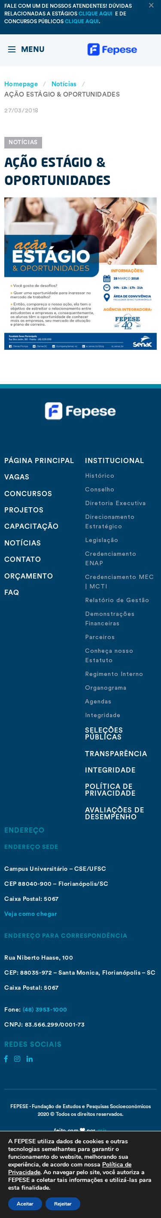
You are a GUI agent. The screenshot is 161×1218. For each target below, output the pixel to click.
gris (102, 1130)
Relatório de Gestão (117, 600)
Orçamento (28, 576)
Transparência (116, 754)
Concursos (28, 494)
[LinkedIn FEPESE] (30, 1059)
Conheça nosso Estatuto (109, 656)
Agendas (98, 702)
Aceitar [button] (25, 1203)
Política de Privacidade (110, 790)
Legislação (101, 540)
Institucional (114, 461)
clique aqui (96, 13)
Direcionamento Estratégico (110, 522)
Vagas (17, 477)
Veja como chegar (30, 914)
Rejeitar (63, 1203)
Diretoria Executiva (115, 503)
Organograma (106, 688)
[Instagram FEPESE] (17, 1059)
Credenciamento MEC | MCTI (119, 582)
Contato (22, 559)
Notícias (64, 84)
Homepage (21, 84)
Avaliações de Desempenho (114, 814)
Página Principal (39, 461)
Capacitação (31, 526)
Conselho (100, 490)
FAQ (11, 592)
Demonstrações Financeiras (110, 619)
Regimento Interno (114, 674)
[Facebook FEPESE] (6, 1059)
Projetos (24, 510)
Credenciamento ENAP (111, 559)
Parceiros (100, 637)
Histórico (100, 476)
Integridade (103, 715)
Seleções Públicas (104, 734)
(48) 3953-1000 (45, 1010)
